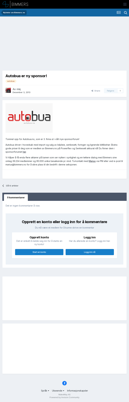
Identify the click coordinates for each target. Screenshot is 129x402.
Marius (92, 161)
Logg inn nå (89, 252)
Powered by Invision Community (64, 397)
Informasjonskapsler (77, 390)
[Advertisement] (42, 44)
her (24, 151)
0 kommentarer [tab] (16, 197)
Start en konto (39, 252)
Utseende (57, 390)
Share (96, 90)
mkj (19, 89)
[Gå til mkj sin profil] (8, 90)
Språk (44, 390)
